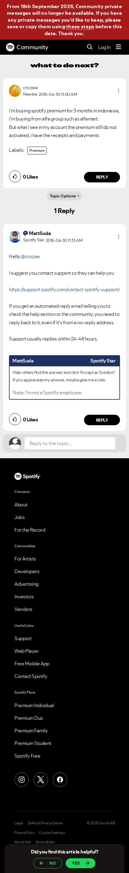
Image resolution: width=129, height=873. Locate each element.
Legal (18, 823)
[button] (118, 90)
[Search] (89, 47)
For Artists (25, 558)
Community (32, 47)
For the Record (29, 530)
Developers (26, 571)
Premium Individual (34, 705)
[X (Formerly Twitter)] (41, 779)
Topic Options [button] (63, 196)
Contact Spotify (30, 676)
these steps (80, 26)
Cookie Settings (52, 832)
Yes (76, 863)
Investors (24, 596)
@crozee (30, 256)
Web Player (26, 651)
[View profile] (15, 90)
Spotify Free (27, 755)
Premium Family (31, 730)
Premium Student (32, 743)
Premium (37, 150)
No (52, 863)
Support (23, 638)
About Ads (22, 842)
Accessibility (45, 842)
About (21, 504)
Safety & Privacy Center (45, 823)
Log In (104, 47)
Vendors (23, 609)
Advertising (26, 584)
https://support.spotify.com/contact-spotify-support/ (64, 289)
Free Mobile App (32, 663)
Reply (102, 177)
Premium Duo (28, 718)
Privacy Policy (24, 832)
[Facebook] (60, 779)
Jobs (19, 517)
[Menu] (118, 47)
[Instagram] (21, 779)
